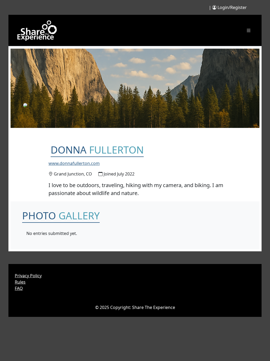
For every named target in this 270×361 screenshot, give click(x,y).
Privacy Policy (28, 276)
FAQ (19, 288)
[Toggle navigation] (249, 30)
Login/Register (232, 7)
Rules (20, 282)
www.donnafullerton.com (74, 163)
